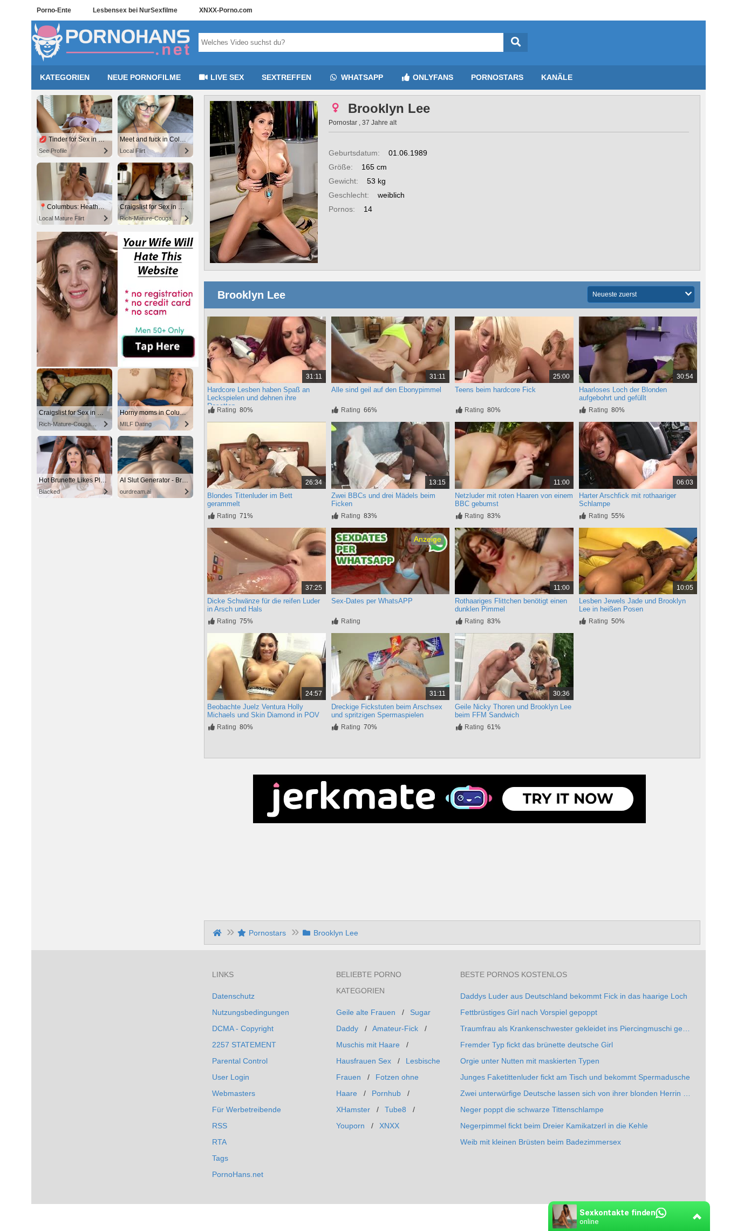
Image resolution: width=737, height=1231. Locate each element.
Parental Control (240, 1061)
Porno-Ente (54, 10)
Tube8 (395, 1109)
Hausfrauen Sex (363, 1061)
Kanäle (556, 77)
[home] (218, 933)
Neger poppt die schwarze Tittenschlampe (532, 1109)
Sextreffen (286, 77)
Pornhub (386, 1093)
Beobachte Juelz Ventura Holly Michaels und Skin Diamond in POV (263, 711)
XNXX (389, 1125)
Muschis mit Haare (368, 1044)
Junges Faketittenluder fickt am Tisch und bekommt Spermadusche (575, 1077)
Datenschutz (233, 996)
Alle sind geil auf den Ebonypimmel (386, 390)
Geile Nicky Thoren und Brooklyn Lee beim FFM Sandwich (513, 711)
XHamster (353, 1109)
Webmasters (233, 1093)
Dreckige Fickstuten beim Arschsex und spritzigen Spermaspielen (386, 711)
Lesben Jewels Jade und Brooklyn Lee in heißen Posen (632, 605)
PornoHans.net (237, 1174)
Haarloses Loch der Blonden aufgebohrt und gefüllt (623, 394)
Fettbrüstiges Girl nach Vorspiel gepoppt (528, 1012)
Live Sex (226, 77)
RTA (219, 1142)
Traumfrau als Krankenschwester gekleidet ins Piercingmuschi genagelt (576, 1028)
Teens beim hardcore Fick (495, 390)
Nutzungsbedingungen (250, 1012)
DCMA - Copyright (243, 1028)
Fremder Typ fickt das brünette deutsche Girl (536, 1044)
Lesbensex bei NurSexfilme (135, 10)
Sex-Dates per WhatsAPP (372, 601)
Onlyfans (432, 77)
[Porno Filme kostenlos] (112, 61)
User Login (230, 1077)
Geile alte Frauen (365, 1012)
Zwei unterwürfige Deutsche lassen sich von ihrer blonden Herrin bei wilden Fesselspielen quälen (576, 1093)
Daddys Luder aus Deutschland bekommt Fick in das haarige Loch (573, 996)
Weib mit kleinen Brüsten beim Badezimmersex (540, 1142)
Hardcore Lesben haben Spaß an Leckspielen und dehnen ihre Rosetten (258, 398)
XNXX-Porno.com (226, 10)
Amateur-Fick (395, 1028)
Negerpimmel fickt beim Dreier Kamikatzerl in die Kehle (554, 1125)
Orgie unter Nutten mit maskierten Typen (529, 1061)
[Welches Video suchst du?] (515, 42)
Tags (220, 1158)
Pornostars (497, 77)
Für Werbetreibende (246, 1109)
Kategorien (65, 77)
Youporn (350, 1125)
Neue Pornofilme (144, 77)
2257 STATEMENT (244, 1044)
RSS (219, 1125)
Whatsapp (361, 77)
